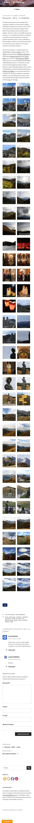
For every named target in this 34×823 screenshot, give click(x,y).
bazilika (12, 617)
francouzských (20, 58)
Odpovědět (11, 650)
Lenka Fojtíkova (14, 2)
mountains (9, 620)
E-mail (5, 715)
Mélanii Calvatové (15, 56)
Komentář (6, 683)
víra (12, 621)
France (25, 617)
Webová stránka (8, 724)
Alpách (27, 58)
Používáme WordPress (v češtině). (12, 810)
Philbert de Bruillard (8, 71)
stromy (24, 620)
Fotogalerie (10, 614)
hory (13, 618)
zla (13, 65)
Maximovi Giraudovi (23, 54)
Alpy (6, 617)
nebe (16, 620)
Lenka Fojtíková (19, 15)
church (19, 617)
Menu (18, 9)
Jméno (5, 707)
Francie (8, 618)
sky (20, 620)
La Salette (20, 618)
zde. (9, 80)
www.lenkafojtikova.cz (9, 795)
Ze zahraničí (20, 614)
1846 (4, 54)
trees (7, 621)
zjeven (19, 52)
